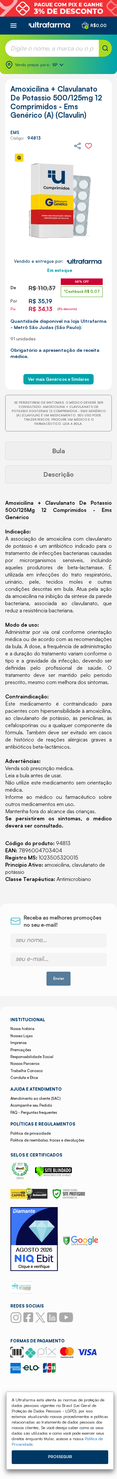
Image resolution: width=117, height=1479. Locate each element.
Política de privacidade (30, 1133)
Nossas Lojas (21, 1036)
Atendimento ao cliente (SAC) (35, 1098)
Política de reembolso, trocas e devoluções (47, 1140)
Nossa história (22, 1028)
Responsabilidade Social (31, 1056)
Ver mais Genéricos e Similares (58, 379)
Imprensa (18, 1042)
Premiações (20, 1050)
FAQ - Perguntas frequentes (33, 1112)
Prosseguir (60, 1457)
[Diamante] (34, 1240)
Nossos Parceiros (24, 1063)
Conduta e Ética (24, 1077)
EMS (14, 132)
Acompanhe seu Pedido (31, 1105)
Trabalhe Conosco (26, 1070)
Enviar (58, 978)
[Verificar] (53, 1175)
